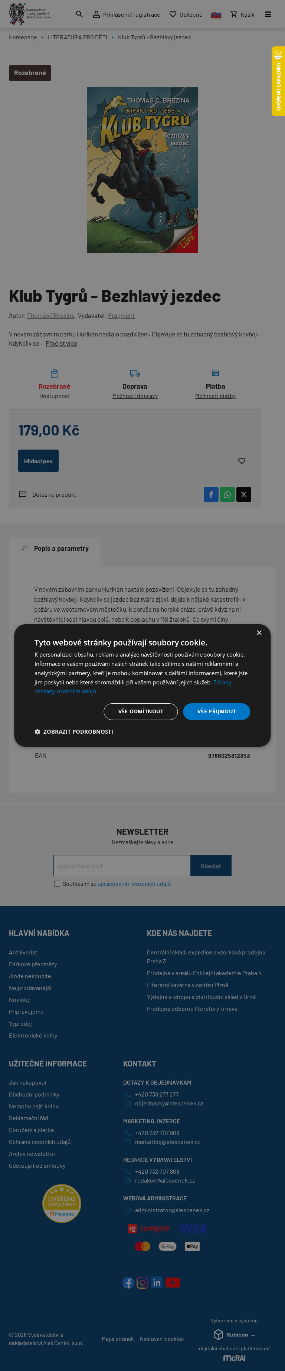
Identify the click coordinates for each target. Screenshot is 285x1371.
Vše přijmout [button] (216, 711)
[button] (74, 731)
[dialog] (142, 685)
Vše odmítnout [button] (141, 711)
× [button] (259, 633)
